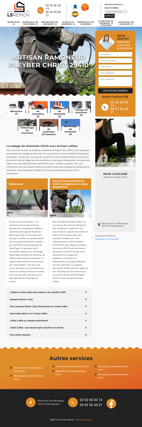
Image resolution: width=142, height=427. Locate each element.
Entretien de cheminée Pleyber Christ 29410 (27, 369)
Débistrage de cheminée (86, 23)
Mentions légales (84, 420)
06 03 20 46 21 (53, 13)
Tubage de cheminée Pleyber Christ (72, 366)
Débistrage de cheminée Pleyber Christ (28, 377)
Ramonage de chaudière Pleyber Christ (113, 368)
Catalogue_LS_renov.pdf (107, 239)
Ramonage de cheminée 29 (126, 23)
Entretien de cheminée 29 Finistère (106, 23)
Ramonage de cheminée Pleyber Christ (113, 376)
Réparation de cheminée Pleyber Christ (71, 373)
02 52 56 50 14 (53, 7)
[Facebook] (111, 403)
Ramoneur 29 (14, 23)
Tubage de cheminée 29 (68, 23)
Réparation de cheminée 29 (49, 23)
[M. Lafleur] (18, 9)
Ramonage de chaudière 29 (30, 23)
